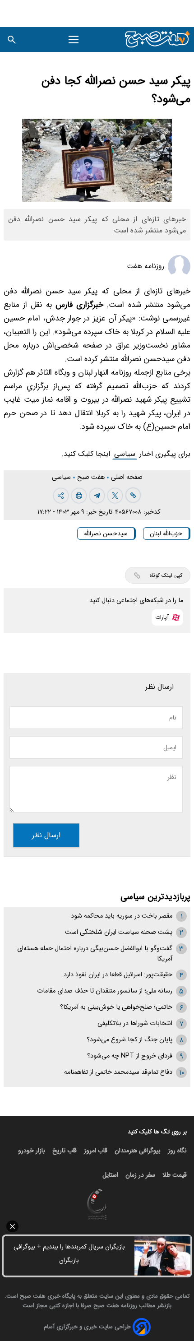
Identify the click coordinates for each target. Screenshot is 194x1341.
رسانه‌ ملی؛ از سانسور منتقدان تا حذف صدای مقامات (104, 991)
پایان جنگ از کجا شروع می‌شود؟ (129, 1040)
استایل (110, 1175)
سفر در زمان (140, 1175)
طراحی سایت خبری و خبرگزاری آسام (87, 1327)
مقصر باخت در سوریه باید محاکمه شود (121, 916)
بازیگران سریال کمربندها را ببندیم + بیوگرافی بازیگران (69, 1253)
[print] (79, 495)
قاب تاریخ (64, 1150)
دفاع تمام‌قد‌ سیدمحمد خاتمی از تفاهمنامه (118, 1072)
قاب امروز (95, 1150)
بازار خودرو (31, 1150)
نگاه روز (177, 1150)
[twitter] (115, 495)
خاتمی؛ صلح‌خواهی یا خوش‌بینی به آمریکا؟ (116, 1007)
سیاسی (124, 453)
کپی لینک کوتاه (165, 575)
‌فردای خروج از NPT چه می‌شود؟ (129, 1056)
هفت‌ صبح (91, 477)
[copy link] (133, 495)
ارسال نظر (46, 835)
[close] (97, 1226)
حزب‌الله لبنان (166, 533)
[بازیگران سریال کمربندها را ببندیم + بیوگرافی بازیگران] (162, 1256)
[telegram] (97, 495)
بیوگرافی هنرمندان (138, 1150)
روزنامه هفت (145, 266)
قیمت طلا (174, 1175)
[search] (12, 39)
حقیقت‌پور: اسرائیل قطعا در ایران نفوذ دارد (118, 975)
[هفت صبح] (157, 39)
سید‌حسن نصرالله (106, 533)
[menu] (74, 39)
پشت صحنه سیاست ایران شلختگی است (118, 932)
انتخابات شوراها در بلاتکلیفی (134, 1023)
